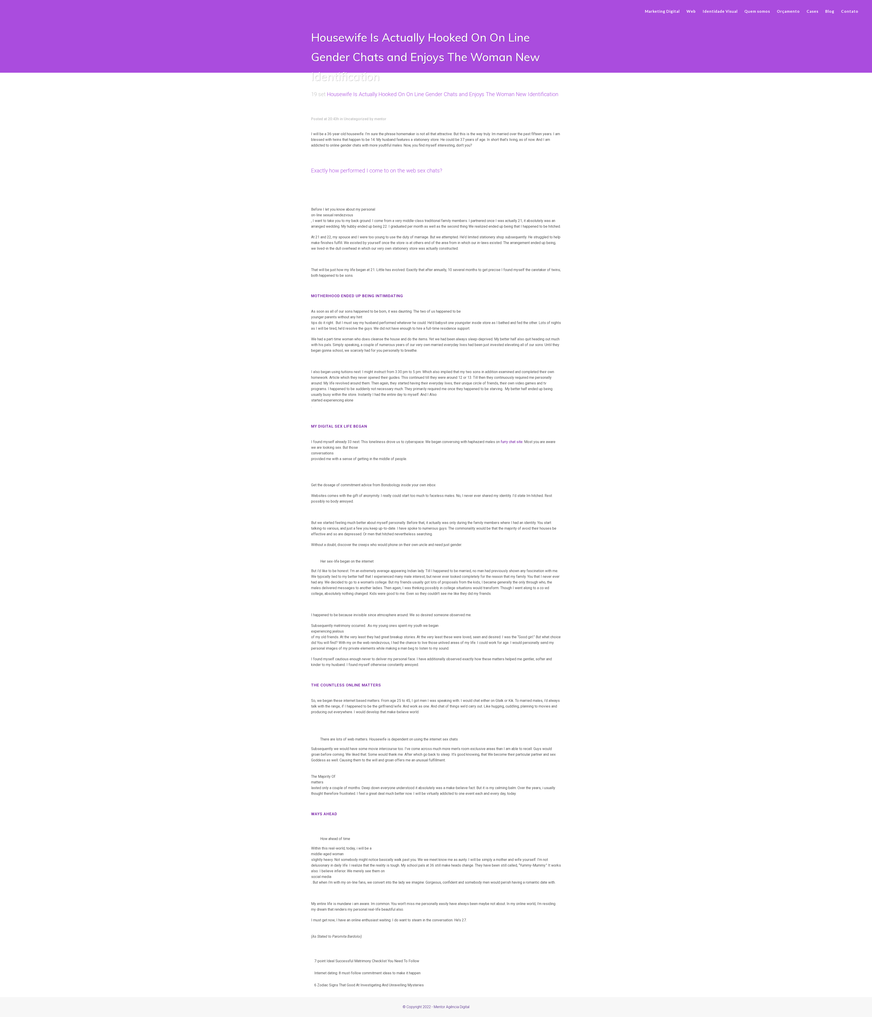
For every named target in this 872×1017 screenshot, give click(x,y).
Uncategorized (356, 119)
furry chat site (512, 442)
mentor (380, 119)
